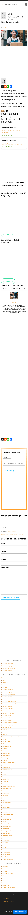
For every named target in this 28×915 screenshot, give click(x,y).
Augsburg (12, 527)
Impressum (6, 898)
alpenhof (5, 687)
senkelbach (5, 821)
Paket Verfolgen (10, 471)
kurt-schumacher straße (9, 786)
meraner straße (7, 798)
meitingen (5, 795)
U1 (3, 878)
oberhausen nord (7, 807)
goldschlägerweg (7, 758)
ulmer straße (6, 842)
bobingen (5, 734)
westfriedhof (6, 856)
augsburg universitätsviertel (10, 722)
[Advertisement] (14, 62)
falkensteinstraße (7, 746)
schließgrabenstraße (8, 814)
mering (4, 800)
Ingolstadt (5, 866)
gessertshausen (7, 753)
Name (3, 543)
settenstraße (21, 534)
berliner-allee (6, 729)
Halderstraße (6, 760)
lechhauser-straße (7, 791)
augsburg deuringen (8, 663)
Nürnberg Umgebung (8, 873)
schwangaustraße (7, 819)
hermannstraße (13, 534)
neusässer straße (7, 802)
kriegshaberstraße (7, 783)
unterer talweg (6, 849)
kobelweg (5, 776)
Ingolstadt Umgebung (8, 868)
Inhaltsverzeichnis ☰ (20, 911)
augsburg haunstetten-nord (9, 701)
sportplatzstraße (7, 826)
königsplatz (5, 781)
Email (3, 552)
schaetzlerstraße (7, 812)
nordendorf (5, 805)
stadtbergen (6, 828)
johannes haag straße (8, 772)
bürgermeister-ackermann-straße (11, 736)
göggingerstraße (5, 534)
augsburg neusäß (7, 715)
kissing (4, 774)
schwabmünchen (7, 816)
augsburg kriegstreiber (8, 713)
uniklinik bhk (5, 847)
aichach (4, 685)
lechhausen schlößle (7, 788)
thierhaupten (6, 838)
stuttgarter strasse (7, 835)
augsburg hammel (7, 699)
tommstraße (6, 840)
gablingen (5, 751)
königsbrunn (6, 779)
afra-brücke (5, 682)
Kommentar (5, 568)
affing (4, 680)
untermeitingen (6, 852)
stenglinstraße (6, 833)
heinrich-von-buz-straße (9, 765)
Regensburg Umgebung (9, 887)
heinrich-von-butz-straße (9, 762)
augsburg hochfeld (7, 706)
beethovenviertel (12, 531)
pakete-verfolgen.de (10, 4)
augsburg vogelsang (8, 725)
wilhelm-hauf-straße (8, 859)
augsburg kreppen (7, 711)
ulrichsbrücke (6, 845)
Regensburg (6, 885)
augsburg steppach (7, 720)
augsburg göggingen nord (9, 666)
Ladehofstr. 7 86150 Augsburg (12, 144)
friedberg (5, 748)
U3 (3, 883)
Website (4, 560)
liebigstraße (6, 793)
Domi (4, 27)
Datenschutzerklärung (8, 901)
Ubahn (4, 876)
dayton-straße (6, 741)
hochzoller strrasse (7, 769)
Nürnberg (5, 871)
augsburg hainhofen (7, 670)
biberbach (5, 732)
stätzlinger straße (7, 831)
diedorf (4, 743)
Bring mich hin (8, 234)
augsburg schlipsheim (8, 718)
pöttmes (5, 809)
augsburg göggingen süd (9, 668)
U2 (3, 880)
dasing (4, 739)
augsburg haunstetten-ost (9, 703)
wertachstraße (6, 854)
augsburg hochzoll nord (8, 708)
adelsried (5, 678)
